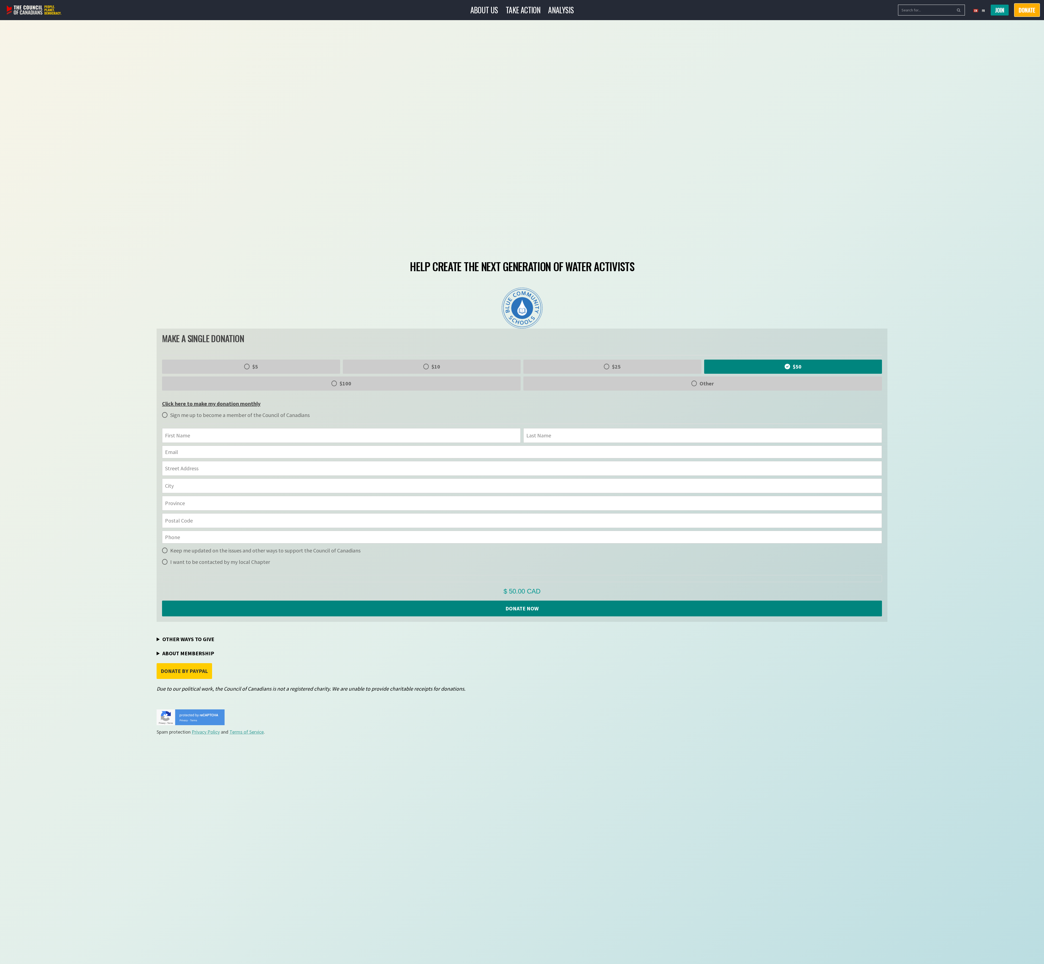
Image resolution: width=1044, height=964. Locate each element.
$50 (797, 366)
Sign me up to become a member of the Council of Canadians (240, 415)
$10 (435, 366)
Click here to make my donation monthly (211, 403)
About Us (484, 10)
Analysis (561, 10)
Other (707, 383)
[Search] (959, 10)
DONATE (1027, 10)
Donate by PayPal (184, 671)
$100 (345, 383)
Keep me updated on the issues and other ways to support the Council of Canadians (265, 550)
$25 (616, 366)
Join (999, 10)
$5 (255, 366)
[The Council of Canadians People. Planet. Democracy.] (34, 10)
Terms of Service (246, 732)
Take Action (523, 10)
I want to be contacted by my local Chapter (220, 561)
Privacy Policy (206, 732)
